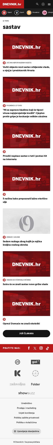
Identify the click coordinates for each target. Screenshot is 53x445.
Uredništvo (26, 403)
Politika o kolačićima (26, 422)
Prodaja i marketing (26, 408)
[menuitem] (43, 4)
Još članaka (26, 334)
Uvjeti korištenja (26, 413)
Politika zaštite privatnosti (26, 418)
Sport (22, 12)
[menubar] (43, 4)
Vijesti (9, 12)
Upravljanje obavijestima (28, 431)
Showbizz (35, 12)
